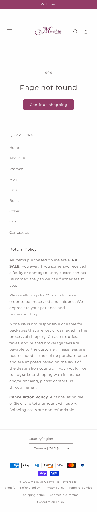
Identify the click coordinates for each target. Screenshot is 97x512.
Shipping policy (34, 495)
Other (14, 211)
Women (16, 169)
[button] (9, 31)
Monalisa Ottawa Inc (45, 481)
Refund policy (30, 487)
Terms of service (80, 487)
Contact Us (19, 232)
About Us (17, 158)
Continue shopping (48, 104)
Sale (13, 222)
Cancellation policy (50, 502)
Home (14, 148)
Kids (13, 190)
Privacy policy (54, 487)
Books (14, 200)
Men (13, 179)
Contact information (64, 495)
